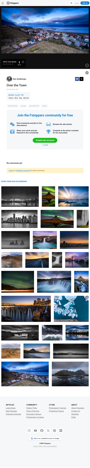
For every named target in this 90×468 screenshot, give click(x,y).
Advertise (75, 414)
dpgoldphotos (34, 106)
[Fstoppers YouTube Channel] (35, 430)
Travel (44, 106)
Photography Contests (35, 417)
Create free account (45, 140)
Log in (46, 145)
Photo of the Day (32, 411)
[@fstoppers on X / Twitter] (48, 430)
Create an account (23, 170)
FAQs (73, 417)
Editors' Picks (31, 408)
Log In (77, 3)
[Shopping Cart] (71, 3)
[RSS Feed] (61, 430)
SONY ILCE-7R (15, 95)
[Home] (13, 3)
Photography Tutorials (57, 408)
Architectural (13, 106)
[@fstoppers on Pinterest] (54, 430)
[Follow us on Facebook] (42, 430)
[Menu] (2, 3)
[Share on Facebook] (77, 79)
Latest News (10, 408)
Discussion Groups (33, 414)
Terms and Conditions (50, 446)
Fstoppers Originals (13, 414)
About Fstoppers (77, 408)
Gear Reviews (11, 411)
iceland (23, 106)
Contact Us (75, 411)
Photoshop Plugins (56, 411)
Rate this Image (9, 62)
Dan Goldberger (19, 79)
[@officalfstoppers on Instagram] (29, 430)
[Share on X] (81, 79)
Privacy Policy (37, 446)
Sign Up (85, 3)
